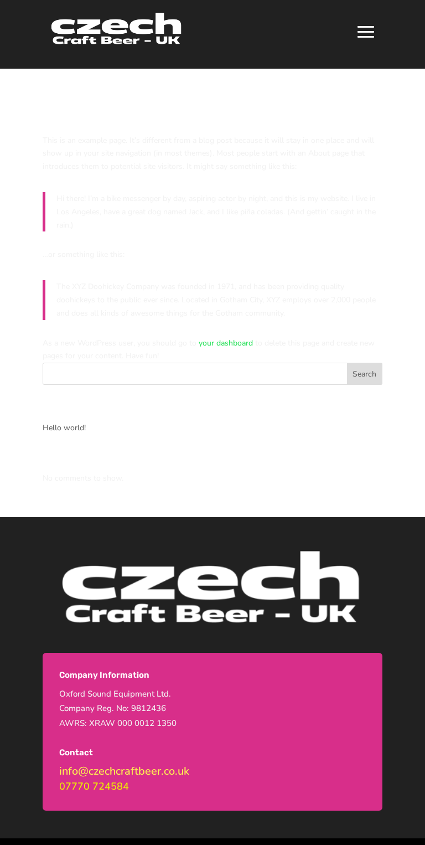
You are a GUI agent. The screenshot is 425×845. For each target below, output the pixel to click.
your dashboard (226, 343)
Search (364, 374)
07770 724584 (94, 786)
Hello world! (64, 427)
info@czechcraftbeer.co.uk (124, 771)
